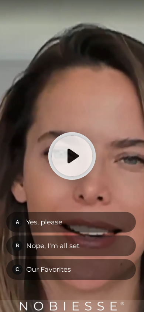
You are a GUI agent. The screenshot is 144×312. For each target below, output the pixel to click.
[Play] (72, 156)
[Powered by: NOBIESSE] (72, 306)
